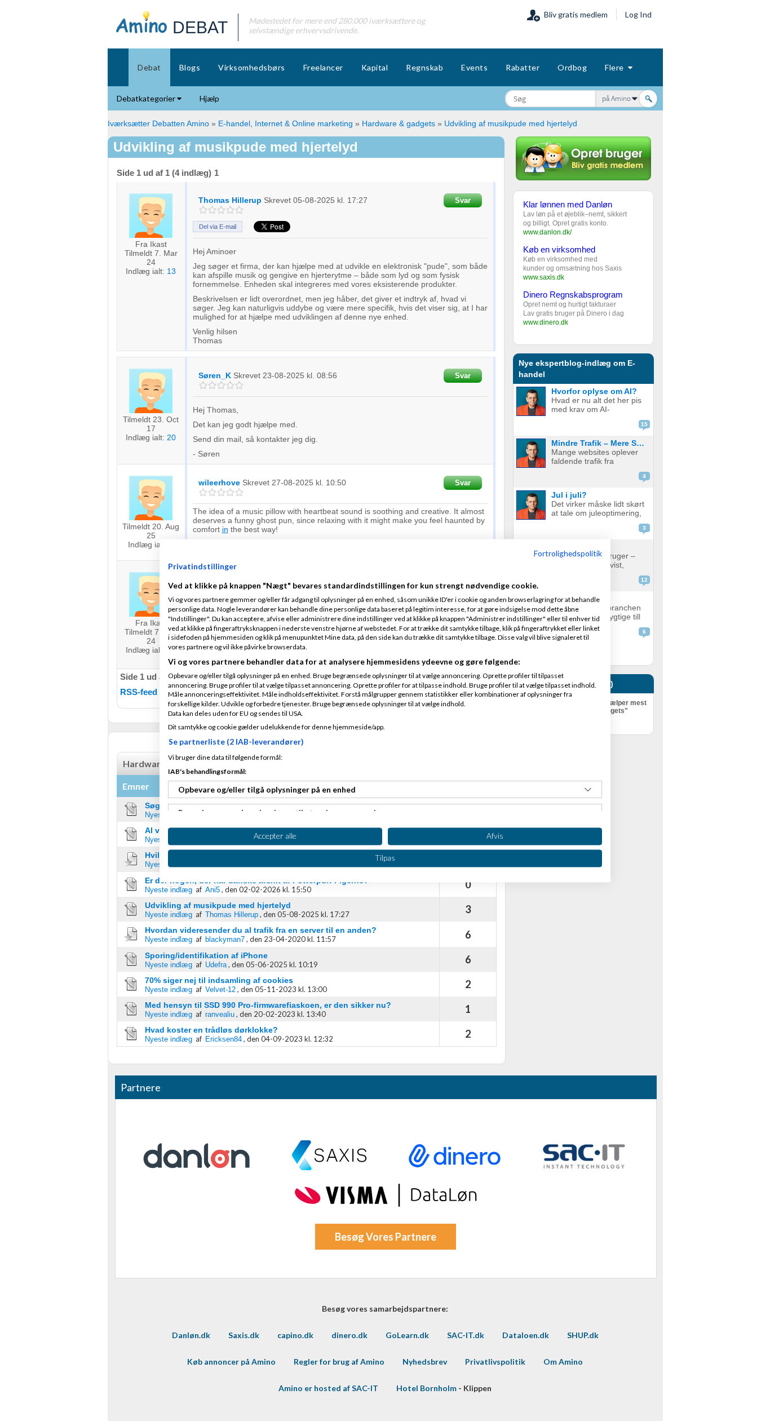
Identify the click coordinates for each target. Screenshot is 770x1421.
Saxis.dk (243, 1335)
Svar (463, 200)
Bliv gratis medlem (574, 14)
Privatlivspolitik (495, 1361)
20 (171, 437)
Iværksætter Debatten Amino (158, 123)
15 (644, 424)
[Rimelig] (212, 210)
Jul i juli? (569, 494)
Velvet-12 (220, 989)
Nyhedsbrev (424, 1361)
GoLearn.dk (407, 1335)
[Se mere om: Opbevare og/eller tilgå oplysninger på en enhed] (587, 789)
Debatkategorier (147, 98)
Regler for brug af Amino (339, 1361)
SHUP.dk (583, 1335)
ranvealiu (219, 1014)
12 (644, 580)
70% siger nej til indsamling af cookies (219, 980)
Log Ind (638, 14)
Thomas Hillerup (231, 914)
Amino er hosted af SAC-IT (328, 1388)
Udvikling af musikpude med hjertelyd (510, 123)
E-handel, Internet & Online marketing (285, 123)
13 (171, 271)
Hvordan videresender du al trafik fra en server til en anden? (261, 930)
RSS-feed (138, 692)
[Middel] (221, 210)
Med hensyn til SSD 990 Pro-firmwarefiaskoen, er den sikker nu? (268, 1005)
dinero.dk (349, 1335)
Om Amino (563, 1361)
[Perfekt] (239, 210)
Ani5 (212, 890)
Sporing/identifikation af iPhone (206, 955)
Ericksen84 (223, 1039)
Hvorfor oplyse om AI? (594, 391)
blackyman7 (225, 939)
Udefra (216, 964)
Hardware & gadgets (398, 123)
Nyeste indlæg (168, 890)
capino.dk (295, 1335)
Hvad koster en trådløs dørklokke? (211, 1029)
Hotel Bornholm (426, 1388)
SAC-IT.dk (465, 1335)
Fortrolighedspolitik (568, 553)
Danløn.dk (191, 1335)
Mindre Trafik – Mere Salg (599, 443)
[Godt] (230, 210)
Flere (616, 67)
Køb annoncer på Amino (231, 1361)
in (225, 529)
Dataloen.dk (525, 1335)
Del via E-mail (217, 226)
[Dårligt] (203, 210)
